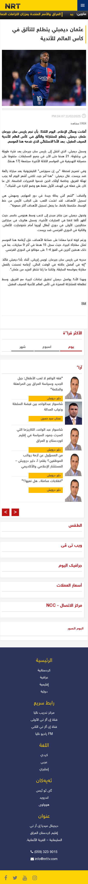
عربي (44, 762)
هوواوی (44, 804)
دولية (44, 691)
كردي (44, 755)
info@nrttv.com (46, 859)
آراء (79, 368)
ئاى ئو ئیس (44, 790)
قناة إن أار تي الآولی (44, 720)
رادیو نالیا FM (44, 734)
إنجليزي (44, 769)
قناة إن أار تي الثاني (44, 727)
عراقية (44, 677)
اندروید (44, 797)
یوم (71, 347)
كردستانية (44, 670)
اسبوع (47, 347)
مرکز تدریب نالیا (44, 712)
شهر (22, 347)
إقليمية (44, 684)
